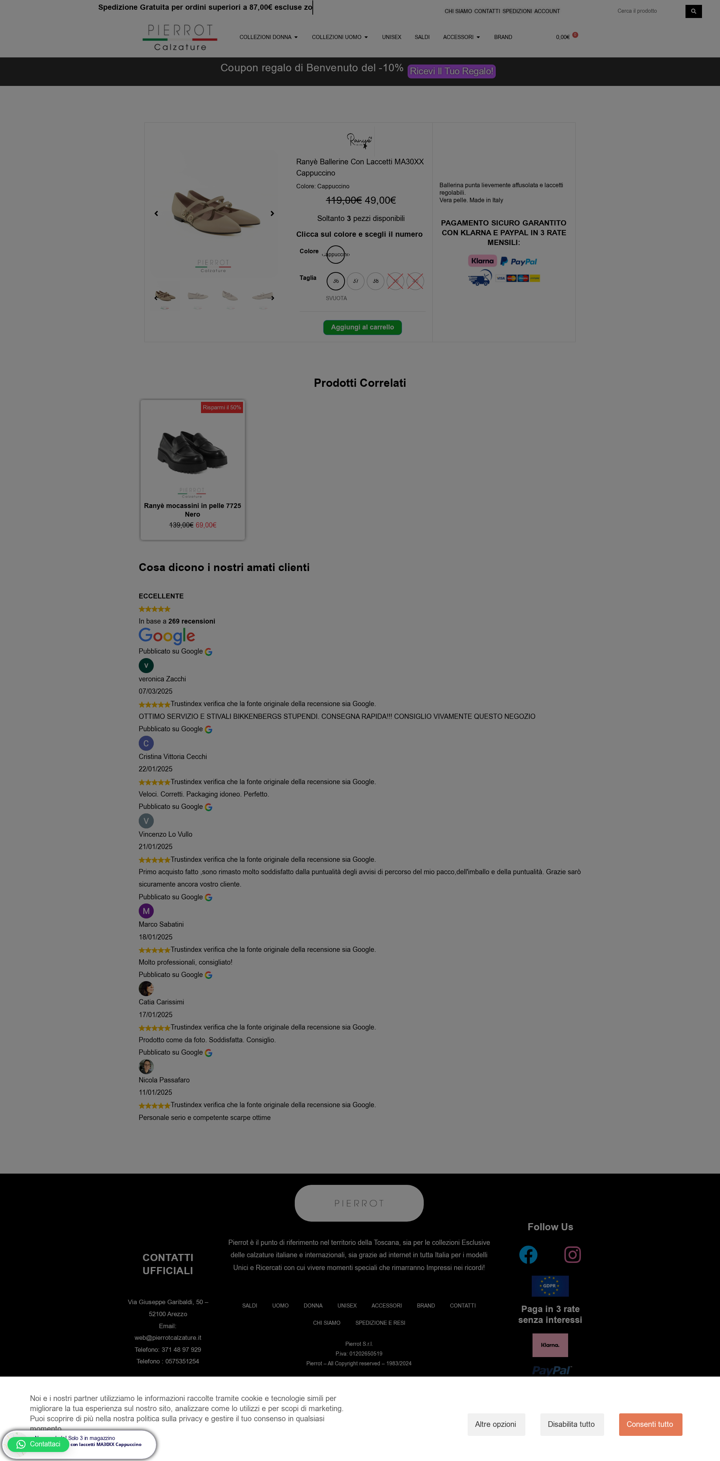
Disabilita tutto (571, 1424)
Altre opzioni (495, 1424)
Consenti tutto (650, 1424)
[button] (38, 1444)
